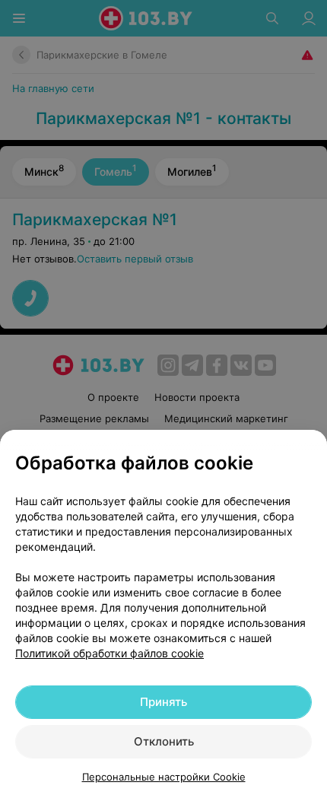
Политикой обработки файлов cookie (109, 653)
